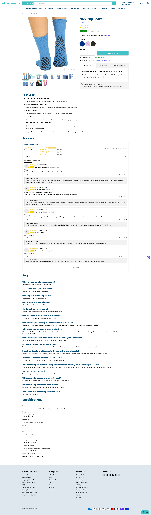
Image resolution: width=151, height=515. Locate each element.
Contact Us (25, 475)
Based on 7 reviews (30, 150)
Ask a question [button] (121, 148)
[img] (34, 165)
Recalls (78, 495)
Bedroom (84, 8)
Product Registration (28, 482)
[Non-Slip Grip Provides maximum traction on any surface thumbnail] (52, 76)
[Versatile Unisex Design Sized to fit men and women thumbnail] (59, 76)
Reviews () (28, 161)
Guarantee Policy (27, 477)
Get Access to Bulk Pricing (101, 60)
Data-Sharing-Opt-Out (29, 495)
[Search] (114, 3)
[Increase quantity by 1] (93, 53)
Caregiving (79, 480)
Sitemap (51, 490)
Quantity (82, 49)
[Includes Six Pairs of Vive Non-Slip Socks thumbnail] (45, 76)
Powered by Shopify (27, 510)
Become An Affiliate (82, 487)
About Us (52, 475)
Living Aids (95, 8)
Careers (51, 487)
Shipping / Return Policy (29, 480)
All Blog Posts (80, 485)
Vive (83, 23)
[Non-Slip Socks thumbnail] (25, 76)
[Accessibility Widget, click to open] (148, 257)
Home (24, 14)
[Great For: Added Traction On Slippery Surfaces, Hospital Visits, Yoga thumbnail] (32, 83)
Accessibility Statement (29, 487)
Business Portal (54, 480)
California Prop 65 (81, 492)
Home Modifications (82, 490)
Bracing (51, 8)
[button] (84, 28)
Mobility (42, 8)
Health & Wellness (82, 482)
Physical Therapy (117, 8)
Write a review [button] (109, 148)
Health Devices (62, 8)
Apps (51, 482)
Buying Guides (80, 475)
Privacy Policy (26, 490)
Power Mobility (30, 8)
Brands (51, 477)
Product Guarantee (119, 65)
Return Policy (103, 65)
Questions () (37, 161)
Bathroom (74, 8)
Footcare (105, 8)
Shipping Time (88, 65)
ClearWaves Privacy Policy (30, 492)
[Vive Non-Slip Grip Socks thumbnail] (32, 76)
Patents (51, 485)
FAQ (23, 485)
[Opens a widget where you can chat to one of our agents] (145, 512)
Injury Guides (80, 477)
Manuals (78, 497)
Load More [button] (75, 267)
